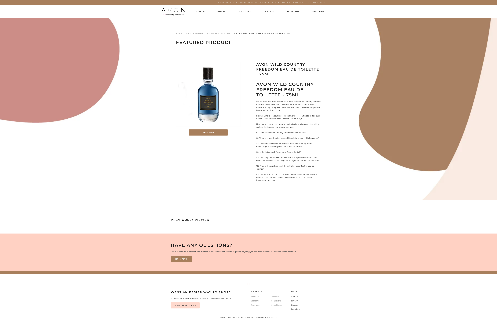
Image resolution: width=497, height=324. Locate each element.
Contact (294, 297)
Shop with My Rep (292, 2)
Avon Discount (248, 2)
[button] (335, 11)
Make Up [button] (200, 12)
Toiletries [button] (268, 12)
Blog (323, 2)
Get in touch (181, 259)
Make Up (255, 297)
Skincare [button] (222, 12)
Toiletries (275, 297)
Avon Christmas (227, 2)
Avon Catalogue (270, 2)
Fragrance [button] (245, 12)
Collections (293, 12)
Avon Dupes (318, 12)
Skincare (255, 301)
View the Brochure (185, 305)
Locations (312, 2)
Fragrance (255, 305)
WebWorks (271, 317)
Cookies (294, 305)
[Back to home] (173, 11)
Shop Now (208, 132)
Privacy (294, 301)
